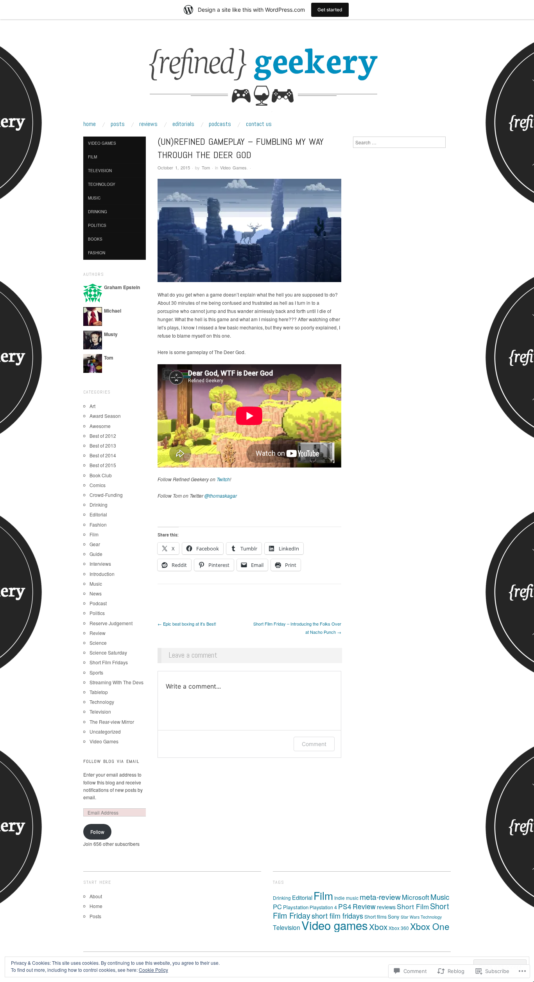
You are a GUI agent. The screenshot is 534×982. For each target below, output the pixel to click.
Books (95, 239)
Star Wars (410, 917)
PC (277, 906)
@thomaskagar (220, 495)
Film (92, 157)
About (96, 896)
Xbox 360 (399, 927)
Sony (394, 916)
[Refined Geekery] (267, 77)
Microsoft (415, 897)
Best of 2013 (103, 445)
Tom (206, 167)
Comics (98, 485)
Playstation (295, 907)
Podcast (98, 603)
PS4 (344, 906)
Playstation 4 (323, 907)
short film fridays (337, 915)
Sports (96, 672)
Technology (101, 184)
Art (92, 406)
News (96, 593)
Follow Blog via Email (111, 761)
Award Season (105, 415)
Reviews (148, 124)
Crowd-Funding (106, 494)
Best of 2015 (103, 465)
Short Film (413, 906)
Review (98, 632)
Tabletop (99, 692)
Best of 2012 (103, 435)
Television (100, 170)
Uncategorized (105, 731)
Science (98, 642)
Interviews (100, 563)
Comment (314, 744)
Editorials (183, 124)
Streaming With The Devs (116, 682)
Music (94, 198)
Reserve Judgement (111, 623)
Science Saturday (108, 652)
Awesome (100, 426)
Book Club (101, 475)
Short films (375, 916)
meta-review (380, 896)
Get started (329, 10)
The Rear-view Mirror (112, 721)
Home (89, 124)
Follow (97, 831)
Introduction (102, 573)
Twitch (223, 479)
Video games (334, 925)
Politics (97, 225)
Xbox (378, 926)
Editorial (98, 514)
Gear (95, 544)
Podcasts (220, 124)
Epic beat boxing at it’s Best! (187, 623)
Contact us (259, 124)
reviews (386, 907)
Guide (96, 553)
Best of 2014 (103, 455)
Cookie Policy (153, 969)
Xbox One (430, 926)
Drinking (97, 211)
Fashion (96, 252)
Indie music (346, 897)
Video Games (233, 167)
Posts (118, 124)
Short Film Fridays (109, 662)
